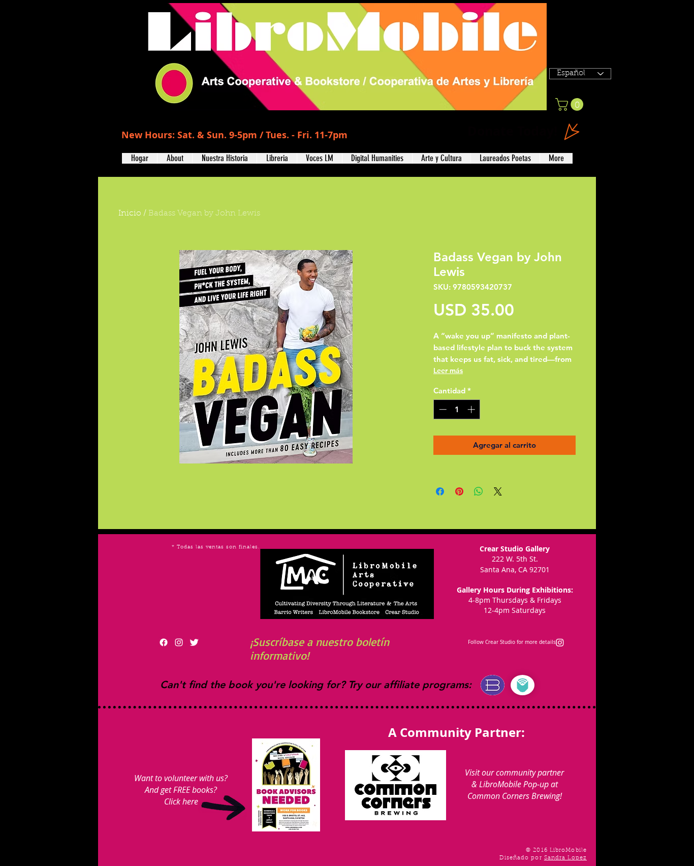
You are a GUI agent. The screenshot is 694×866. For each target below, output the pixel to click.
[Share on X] (498, 491)
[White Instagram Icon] (179, 642)
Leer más (448, 370)
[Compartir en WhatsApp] (478, 491)
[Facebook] (164, 642)
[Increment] (472, 409)
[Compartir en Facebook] (440, 491)
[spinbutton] (457, 409)
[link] (570, 104)
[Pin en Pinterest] (459, 491)
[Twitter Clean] (194, 642)
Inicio (129, 213)
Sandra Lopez (565, 858)
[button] (174, 158)
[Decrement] (442, 409)
